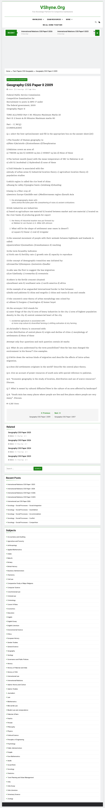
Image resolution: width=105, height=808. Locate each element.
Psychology (11, 744)
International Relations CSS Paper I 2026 (21, 489)
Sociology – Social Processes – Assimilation (22, 510)
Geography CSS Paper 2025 (19, 432)
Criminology (11, 600)
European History (13, 638)
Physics (10, 731)
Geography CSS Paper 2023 (19, 456)
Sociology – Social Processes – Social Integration (24, 505)
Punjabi (9, 752)
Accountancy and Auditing (16, 537)
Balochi (9, 558)
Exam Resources (54, 19)
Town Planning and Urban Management (20, 777)
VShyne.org (52, 7)
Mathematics (12, 702)
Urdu (9, 782)
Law (8, 697)
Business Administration (15, 571)
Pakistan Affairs (12, 714)
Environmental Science (15, 630)
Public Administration (14, 748)
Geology (10, 655)
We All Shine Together (52, 25)
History (9, 664)
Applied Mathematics (14, 550)
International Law (13, 676)
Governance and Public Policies (18, 659)
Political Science (13, 735)
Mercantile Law (12, 706)
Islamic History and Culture (16, 685)
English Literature (13, 626)
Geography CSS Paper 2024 (19, 448)
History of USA (12, 672)
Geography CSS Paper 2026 (19, 440)
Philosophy (11, 727)
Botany (9, 562)
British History (12, 566)
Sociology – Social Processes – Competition (22, 522)
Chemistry (10, 575)
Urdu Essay (11, 786)
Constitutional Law (13, 592)
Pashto (9, 718)
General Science (12, 647)
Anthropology (12, 545)
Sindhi (9, 761)
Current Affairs (12, 604)
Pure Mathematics (13, 756)
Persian (10, 723)
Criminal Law (11, 596)
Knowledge (37, 19)
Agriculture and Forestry (15, 541)
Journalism (11, 693)
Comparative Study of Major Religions (20, 583)
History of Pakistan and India (17, 668)
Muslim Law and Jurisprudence (17, 710)
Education (10, 613)
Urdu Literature (12, 790)
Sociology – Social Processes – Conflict (21, 518)
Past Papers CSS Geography (17, 79)
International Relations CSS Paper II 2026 (28, 31)
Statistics (10, 773)
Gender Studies (12, 642)
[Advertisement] (52, 52)
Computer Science (13, 587)
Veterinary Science (13, 794)
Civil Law (10, 579)
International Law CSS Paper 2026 (18, 501)
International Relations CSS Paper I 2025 (21, 484)
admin (11, 89)
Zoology (10, 799)
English (9, 617)
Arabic (9, 554)
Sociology (10, 769)
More (68, 19)
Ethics (9, 634)
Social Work (11, 765)
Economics (11, 609)
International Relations (15, 680)
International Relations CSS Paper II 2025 (64, 31)
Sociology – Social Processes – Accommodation (24, 514)
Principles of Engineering (15, 740)
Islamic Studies (12, 689)
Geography (11, 651)
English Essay (12, 621)
